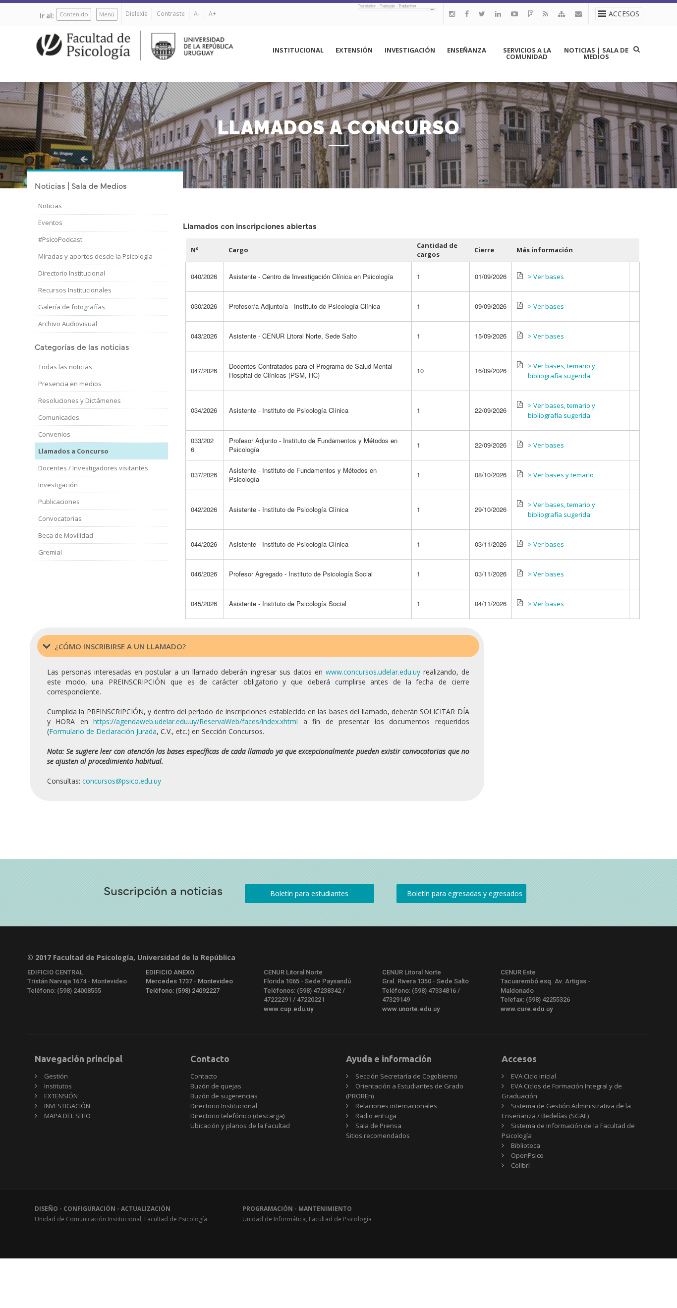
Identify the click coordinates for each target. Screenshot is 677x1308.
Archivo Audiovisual (67, 323)
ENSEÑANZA (466, 50)
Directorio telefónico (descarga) (237, 1115)
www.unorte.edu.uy (411, 1009)
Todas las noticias (65, 366)
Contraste (171, 13)
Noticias (50, 205)
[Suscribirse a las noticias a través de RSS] (545, 13)
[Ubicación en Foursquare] (530, 13)
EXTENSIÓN (354, 50)
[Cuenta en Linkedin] (498, 13)
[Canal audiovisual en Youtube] (514, 13)
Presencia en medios (70, 383)
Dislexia (136, 13)
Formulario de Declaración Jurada (103, 731)
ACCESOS (624, 13)
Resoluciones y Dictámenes (79, 400)
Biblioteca (525, 1145)
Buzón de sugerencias (224, 1095)
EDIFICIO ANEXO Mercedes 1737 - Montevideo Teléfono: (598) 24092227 (189, 981)
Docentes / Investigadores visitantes (93, 467)
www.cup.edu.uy (288, 1009)
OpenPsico (527, 1155)
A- (197, 13)
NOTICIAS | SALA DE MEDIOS (596, 53)
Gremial (50, 552)
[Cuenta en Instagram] (452, 13)
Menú (106, 14)
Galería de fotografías (71, 306)
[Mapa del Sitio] (561, 13)
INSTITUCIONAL (298, 50)
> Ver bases (546, 276)
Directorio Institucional (71, 273)
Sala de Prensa (378, 1125)
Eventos (50, 222)
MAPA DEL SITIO (67, 1115)
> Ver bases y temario (561, 474)
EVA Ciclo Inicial (533, 1076)
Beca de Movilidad (65, 535)
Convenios (54, 434)
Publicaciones (59, 501)
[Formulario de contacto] (578, 13)
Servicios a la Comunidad (527, 53)
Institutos (58, 1085)
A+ (212, 13)
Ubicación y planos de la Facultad (240, 1125)
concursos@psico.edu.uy (121, 781)
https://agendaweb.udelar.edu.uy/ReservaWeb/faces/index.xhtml (195, 721)
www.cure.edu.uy (527, 1009)
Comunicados (58, 417)
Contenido (73, 14)
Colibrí (520, 1165)
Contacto (203, 1076)
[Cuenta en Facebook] (467, 13)
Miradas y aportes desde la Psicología (95, 256)
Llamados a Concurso (73, 451)
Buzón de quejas (215, 1085)
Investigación (58, 484)
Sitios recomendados (378, 1135)
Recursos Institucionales (75, 289)
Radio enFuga (375, 1115)
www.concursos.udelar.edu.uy (373, 672)
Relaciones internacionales (396, 1105)
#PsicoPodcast (60, 239)
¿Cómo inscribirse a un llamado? (120, 646)
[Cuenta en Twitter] (482, 13)
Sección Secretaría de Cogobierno (406, 1076)
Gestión (56, 1076)
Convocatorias (60, 518)
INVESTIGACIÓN (410, 50)
